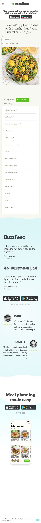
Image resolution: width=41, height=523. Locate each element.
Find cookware (22, 99)
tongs (6, 200)
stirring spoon (9, 186)
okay (38, 519)
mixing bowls (9, 179)
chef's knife (8, 117)
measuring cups (10, 158)
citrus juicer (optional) (12, 124)
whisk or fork (9, 207)
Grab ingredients (8, 99)
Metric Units (14, 43)
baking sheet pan (10, 110)
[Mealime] (20, 4)
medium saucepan (11, 172)
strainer (7, 193)
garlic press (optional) (12, 145)
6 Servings (5, 39)
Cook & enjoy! (7, 103)
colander (7, 131)
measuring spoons (11, 165)
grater (7, 152)
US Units (5, 43)
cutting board (9, 138)
